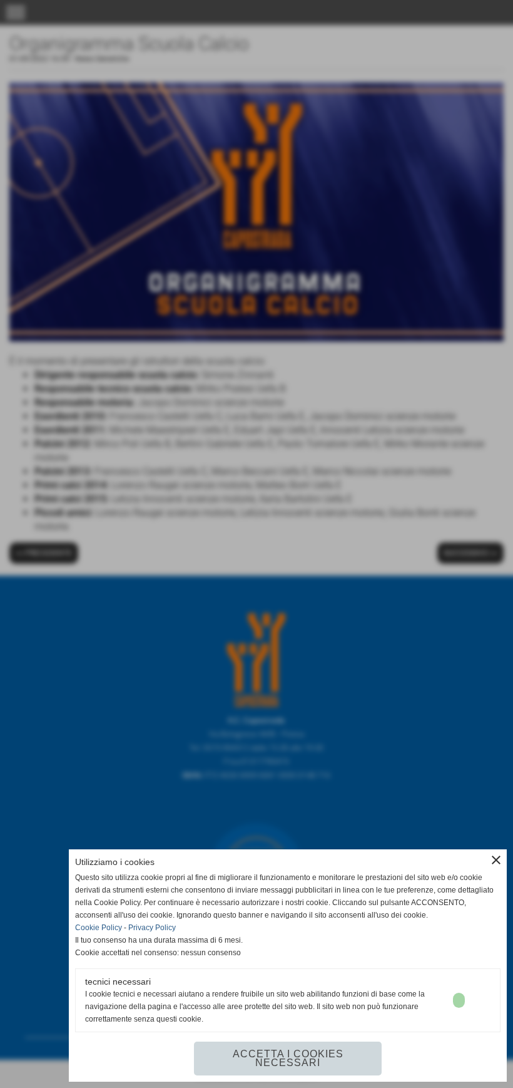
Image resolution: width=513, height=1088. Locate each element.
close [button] (496, 860)
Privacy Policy (152, 927)
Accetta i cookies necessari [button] (288, 1058)
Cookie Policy (98, 927)
